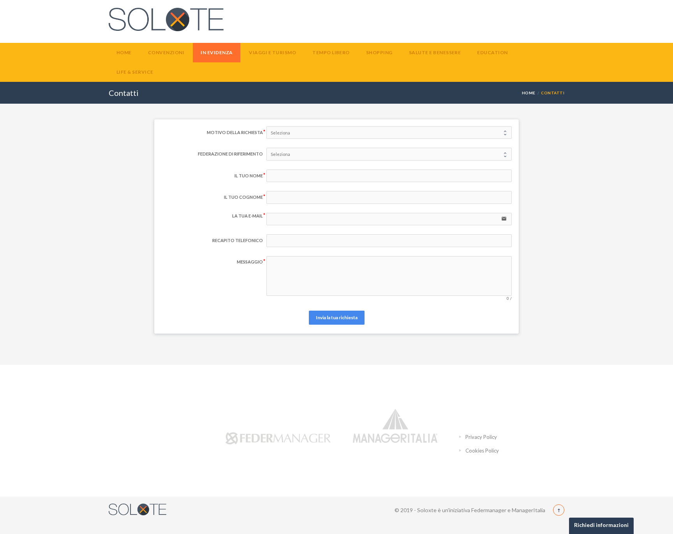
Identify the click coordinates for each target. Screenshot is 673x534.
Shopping (379, 52)
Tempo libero (331, 52)
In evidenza (217, 52)
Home (124, 52)
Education (492, 52)
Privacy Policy (481, 437)
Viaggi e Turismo (272, 52)
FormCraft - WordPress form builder (336, 341)
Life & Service (134, 72)
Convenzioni (166, 52)
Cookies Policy (482, 450)
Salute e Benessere (435, 52)
